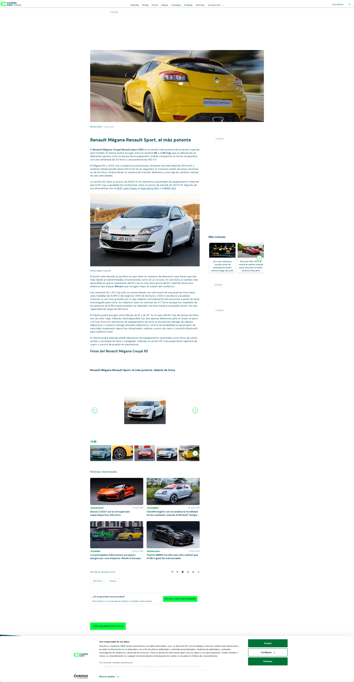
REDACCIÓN (96, 126)
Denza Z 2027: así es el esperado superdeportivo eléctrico (115, 480)
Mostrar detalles (107, 676)
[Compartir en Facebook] (187, 572)
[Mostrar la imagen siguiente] (195, 410)
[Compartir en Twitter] (182, 572)
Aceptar (268, 643)
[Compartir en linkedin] (192, 572)
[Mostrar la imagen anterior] (94, 410)
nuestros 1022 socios (121, 646)
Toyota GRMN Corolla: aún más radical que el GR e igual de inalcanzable (172, 524)
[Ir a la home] (11, 3)
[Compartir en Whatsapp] (198, 572)
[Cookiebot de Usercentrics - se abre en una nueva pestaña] (81, 677)
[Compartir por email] (171, 572)
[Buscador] (349, 4)
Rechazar (268, 661)
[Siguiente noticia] (259, 258)
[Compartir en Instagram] (177, 572)
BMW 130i (170, 188)
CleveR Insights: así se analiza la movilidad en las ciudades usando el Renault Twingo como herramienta (170, 482)
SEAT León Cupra (127, 188)
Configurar (266, 652)
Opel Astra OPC (149, 188)
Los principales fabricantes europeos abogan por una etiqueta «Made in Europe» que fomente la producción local (115, 525)
